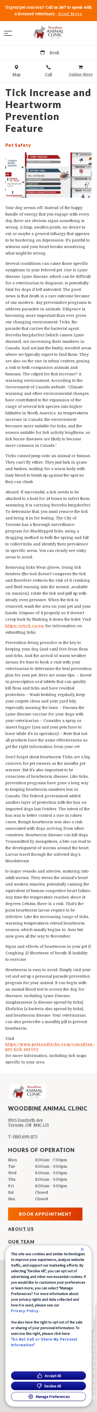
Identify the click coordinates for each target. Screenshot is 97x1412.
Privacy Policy (25, 1310)
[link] (48, 32)
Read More (70, 14)
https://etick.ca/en (24, 626)
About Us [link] (21, 1228)
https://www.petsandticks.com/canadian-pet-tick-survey (50, 1046)
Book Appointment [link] (45, 1213)
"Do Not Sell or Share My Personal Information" (44, 1342)
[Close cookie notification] (82, 1249)
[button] (8, 33)
